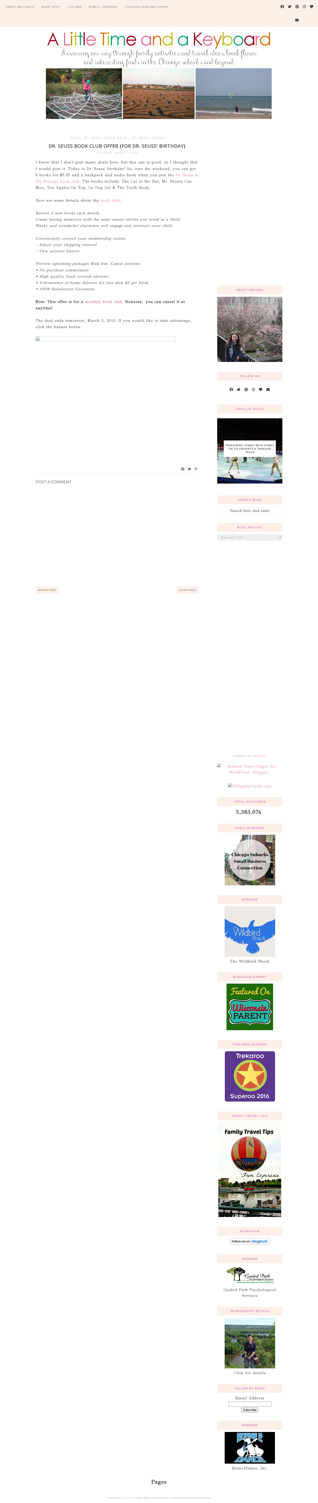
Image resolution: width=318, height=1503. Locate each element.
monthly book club (103, 302)
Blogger (259, 755)
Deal (75, 138)
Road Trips (50, 6)
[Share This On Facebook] (183, 469)
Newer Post (47, 590)
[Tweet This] (189, 469)
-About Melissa (18, 6)
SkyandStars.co (198, 1498)
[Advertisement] (249, 207)
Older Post (187, 590)
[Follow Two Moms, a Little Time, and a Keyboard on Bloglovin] (250, 1243)
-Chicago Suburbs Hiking (147, 6)
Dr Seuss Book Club (106, 138)
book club (110, 200)
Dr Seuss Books (148, 138)
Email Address (249, 1398)
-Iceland (74, 6)
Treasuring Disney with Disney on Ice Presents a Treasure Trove (249, 448)
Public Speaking (103, 6)
